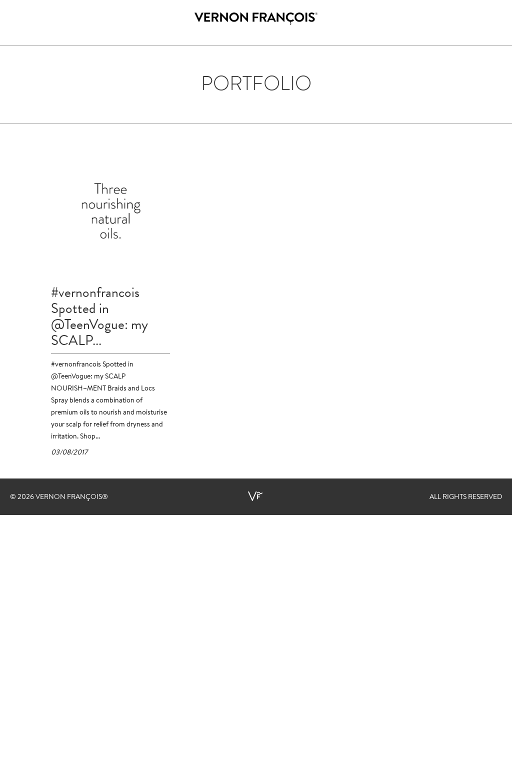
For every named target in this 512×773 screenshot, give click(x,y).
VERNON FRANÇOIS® (72, 497)
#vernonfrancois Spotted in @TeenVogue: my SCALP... (99, 316)
